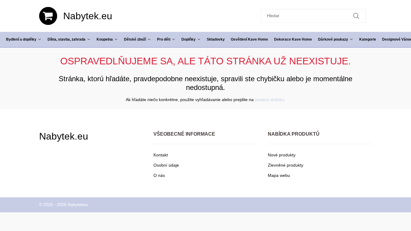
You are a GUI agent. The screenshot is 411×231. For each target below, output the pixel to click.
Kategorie (367, 39)
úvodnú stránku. (270, 99)
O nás (159, 175)
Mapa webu (279, 175)
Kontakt (160, 154)
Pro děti (163, 39)
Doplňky (188, 39)
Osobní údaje (166, 165)
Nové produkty (281, 154)
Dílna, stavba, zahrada (66, 39)
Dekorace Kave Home (293, 39)
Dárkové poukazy (333, 39)
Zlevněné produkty (285, 165)
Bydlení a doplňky (21, 39)
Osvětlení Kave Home (249, 39)
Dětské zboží (135, 39)
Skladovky (216, 39)
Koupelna (105, 39)
